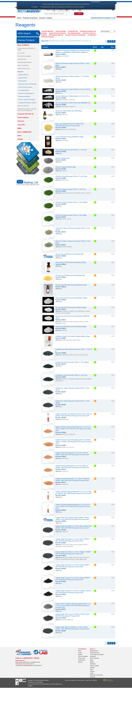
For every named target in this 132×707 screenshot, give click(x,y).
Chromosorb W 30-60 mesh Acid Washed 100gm (71, 298)
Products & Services (30, 18)
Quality (92, 673)
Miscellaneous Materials (24, 96)
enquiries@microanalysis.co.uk (103, 18)
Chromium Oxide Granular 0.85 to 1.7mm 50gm (71, 215)
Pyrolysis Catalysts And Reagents (26, 99)
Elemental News (94, 650)
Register (80, 654)
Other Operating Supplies (25, 62)
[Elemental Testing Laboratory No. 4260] (50, 11)
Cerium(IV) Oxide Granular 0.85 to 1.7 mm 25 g (71, 150)
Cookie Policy (81, 660)
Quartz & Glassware (23, 65)
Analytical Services (95, 652)
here (39, 7)
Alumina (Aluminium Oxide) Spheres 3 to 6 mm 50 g (72, 96)
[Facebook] (17, 683)
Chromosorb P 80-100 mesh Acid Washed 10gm (71, 285)
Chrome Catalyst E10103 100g (65, 167)
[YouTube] (24, 680)
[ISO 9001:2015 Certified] (63, 11)
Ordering (92, 667)
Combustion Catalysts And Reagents (27, 84)
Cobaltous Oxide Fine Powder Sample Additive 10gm (72, 336)
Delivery (92, 662)
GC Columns (21, 53)
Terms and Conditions (70, 680)
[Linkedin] (17, 680)
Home (19, 18)
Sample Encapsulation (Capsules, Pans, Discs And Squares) (27, 109)
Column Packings (22, 77)
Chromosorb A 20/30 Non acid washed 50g (69, 254)
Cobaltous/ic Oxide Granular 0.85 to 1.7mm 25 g (71, 375)
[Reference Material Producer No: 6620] (76, 11)
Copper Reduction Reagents (25, 87)
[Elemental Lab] (40, 656)
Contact (49, 18)
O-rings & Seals (22, 59)
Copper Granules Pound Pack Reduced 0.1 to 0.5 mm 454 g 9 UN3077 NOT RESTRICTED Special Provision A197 (73, 428)
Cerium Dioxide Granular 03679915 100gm (69, 137)
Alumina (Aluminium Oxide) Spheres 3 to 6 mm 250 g (72, 89)
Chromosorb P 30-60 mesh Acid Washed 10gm (70, 262)
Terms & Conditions (83, 656)
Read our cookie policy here (93, 7)
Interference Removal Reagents (26, 93)
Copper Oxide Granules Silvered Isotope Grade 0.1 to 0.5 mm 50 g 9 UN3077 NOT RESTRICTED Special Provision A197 (73, 605)
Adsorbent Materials (23, 74)
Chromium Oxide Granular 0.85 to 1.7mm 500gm (71, 202)
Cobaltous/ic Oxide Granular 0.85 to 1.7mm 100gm (72, 362)
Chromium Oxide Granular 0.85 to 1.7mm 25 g (70, 189)
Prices (91, 669)
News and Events (94, 658)
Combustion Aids (22, 81)
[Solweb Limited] (108, 681)
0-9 (50, 41)
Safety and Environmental (96, 675)
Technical (92, 676)
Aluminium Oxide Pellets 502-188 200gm (68, 111)
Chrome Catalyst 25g (62, 158)
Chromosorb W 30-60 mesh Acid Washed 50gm (71, 326)
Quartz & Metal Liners (24, 68)
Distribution (93, 663)
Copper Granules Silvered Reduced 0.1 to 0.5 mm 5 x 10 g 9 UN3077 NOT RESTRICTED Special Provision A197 (73, 506)
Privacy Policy (81, 658)
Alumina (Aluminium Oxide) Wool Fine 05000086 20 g (73, 103)
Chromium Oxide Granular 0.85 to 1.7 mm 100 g (71, 176)
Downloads (93, 656)
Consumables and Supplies (97, 654)
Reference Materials (23, 105)
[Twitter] (21, 680)
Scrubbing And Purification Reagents (27, 102)
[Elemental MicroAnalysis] (23, 656)
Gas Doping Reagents (23, 90)
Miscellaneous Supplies (24, 56)
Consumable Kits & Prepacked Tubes (26, 49)
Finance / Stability (94, 665)
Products (92, 671)
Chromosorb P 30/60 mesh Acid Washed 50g (70, 275)
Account (42, 18)
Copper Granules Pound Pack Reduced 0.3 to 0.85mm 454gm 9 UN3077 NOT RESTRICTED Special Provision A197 (73, 441)
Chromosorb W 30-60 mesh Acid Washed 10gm (71, 307)
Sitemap (80, 662)
